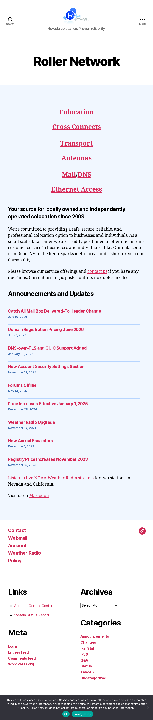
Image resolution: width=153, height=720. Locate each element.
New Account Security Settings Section (46, 366)
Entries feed (18, 652)
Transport (76, 144)
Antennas (76, 158)
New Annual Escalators (30, 440)
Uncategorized (93, 678)
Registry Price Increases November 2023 (48, 459)
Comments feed (22, 658)
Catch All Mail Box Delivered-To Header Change (54, 311)
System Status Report (31, 615)
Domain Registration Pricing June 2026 (46, 329)
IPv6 (84, 654)
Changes (88, 642)
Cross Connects (76, 127)
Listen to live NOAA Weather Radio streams (51, 478)
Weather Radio (24, 553)
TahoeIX (87, 672)
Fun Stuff (88, 648)
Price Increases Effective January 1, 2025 (48, 403)
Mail (69, 175)
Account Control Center (33, 606)
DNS (84, 175)
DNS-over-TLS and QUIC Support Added (47, 348)
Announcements (94, 636)
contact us (97, 271)
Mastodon (39, 495)
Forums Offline (22, 385)
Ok (66, 714)
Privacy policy (82, 714)
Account (17, 545)
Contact (17, 530)
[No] (148, 707)
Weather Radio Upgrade (31, 422)
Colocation (76, 112)
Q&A (84, 660)
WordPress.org (21, 664)
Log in (13, 646)
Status (86, 666)
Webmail (17, 538)
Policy (14, 560)
